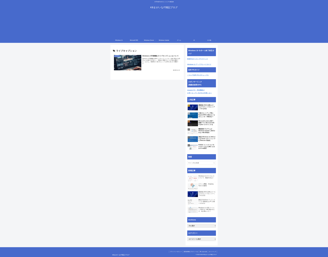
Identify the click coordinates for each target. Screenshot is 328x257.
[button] (214, 163)
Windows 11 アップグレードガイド (199, 64)
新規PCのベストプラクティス (197, 59)
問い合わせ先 (203, 251)
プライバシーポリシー (176, 251)
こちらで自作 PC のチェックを (198, 75)
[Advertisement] (164, 25)
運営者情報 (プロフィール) (191, 251)
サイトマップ (212, 251)
